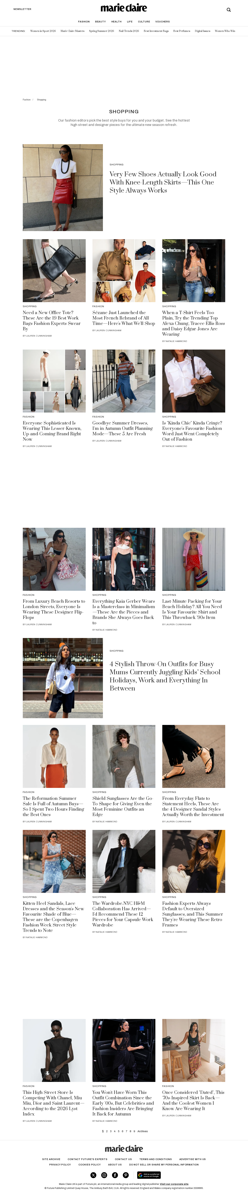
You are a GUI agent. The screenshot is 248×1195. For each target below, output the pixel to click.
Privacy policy (60, 1164)
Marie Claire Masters (72, 31)
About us (115, 1164)
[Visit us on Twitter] (93, 1175)
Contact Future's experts (87, 1159)
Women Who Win (225, 31)
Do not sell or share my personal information (164, 1164)
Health (116, 21)
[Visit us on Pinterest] (126, 1175)
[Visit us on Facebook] (115, 1175)
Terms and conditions (155, 1159)
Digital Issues (202, 31)
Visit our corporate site (174, 1184)
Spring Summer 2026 (101, 31)
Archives (142, 1131)
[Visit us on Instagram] (104, 1175)
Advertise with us (192, 1159)
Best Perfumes (181, 31)
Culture (144, 21)
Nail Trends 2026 (129, 31)
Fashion (84, 21)
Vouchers (162, 21)
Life (130, 21)
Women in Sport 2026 (43, 31)
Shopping (41, 99)
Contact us (123, 1159)
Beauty (100, 21)
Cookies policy (89, 1164)
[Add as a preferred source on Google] (170, 1175)
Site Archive (51, 1159)
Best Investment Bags (156, 31)
